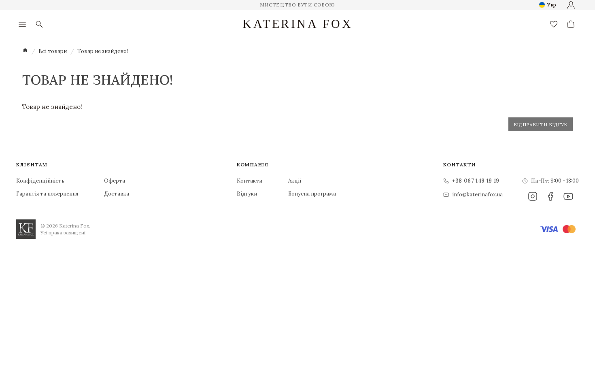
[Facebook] (550, 196)
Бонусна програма (312, 193)
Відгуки (247, 193)
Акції (295, 180)
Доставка (116, 193)
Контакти (249, 180)
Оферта (114, 180)
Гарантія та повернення (47, 193)
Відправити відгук (540, 124)
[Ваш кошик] (571, 24)
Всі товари (52, 51)
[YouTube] (568, 196)
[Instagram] (532, 196)
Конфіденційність (40, 180)
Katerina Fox (297, 24)
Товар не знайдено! (102, 51)
